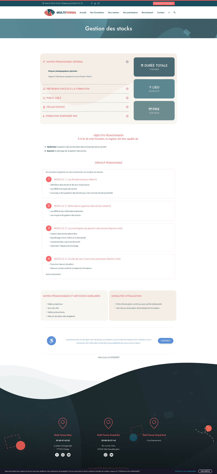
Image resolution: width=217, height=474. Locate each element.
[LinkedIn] (95, 3)
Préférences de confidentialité (185, 471)
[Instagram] (98, 3)
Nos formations (97, 12)
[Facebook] (91, 3)
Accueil (83, 12)
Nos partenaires (130, 12)
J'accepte (205, 471)
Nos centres (113, 12)
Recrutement (147, 12)
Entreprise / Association (163, 3)
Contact (160, 12)
